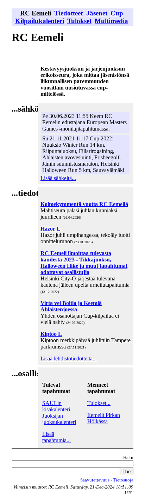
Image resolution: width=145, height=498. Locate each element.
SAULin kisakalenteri (56, 406)
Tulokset (79, 21)
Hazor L (50, 229)
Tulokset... (99, 403)
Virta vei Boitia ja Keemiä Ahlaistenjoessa (71, 306)
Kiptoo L (51, 334)
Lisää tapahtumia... (56, 437)
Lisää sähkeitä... (58, 178)
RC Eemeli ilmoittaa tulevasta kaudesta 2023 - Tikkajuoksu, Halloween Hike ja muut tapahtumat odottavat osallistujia (83, 262)
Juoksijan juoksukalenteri (59, 419)
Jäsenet (96, 13)
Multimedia (111, 21)
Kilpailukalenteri (39, 21)
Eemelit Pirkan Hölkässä (103, 418)
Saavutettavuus (94, 480)
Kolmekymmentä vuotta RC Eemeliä (84, 204)
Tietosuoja (123, 480)
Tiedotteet (68, 13)
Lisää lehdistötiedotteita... (68, 358)
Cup (117, 13)
